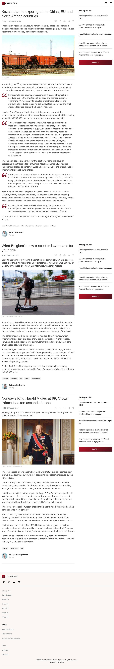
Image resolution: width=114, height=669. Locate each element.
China (53, 226)
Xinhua (20, 415)
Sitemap (5, 650)
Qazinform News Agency (42, 266)
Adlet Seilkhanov (16, 232)
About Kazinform (8, 629)
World (4, 613)
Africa (46, 226)
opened (52, 536)
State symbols (7, 634)
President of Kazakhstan (11, 226)
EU (22, 226)
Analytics (5, 608)
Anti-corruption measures (11, 638)
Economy (5, 604)
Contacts (5, 654)
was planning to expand (22, 369)
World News (36, 378)
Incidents (5, 617)
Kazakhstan (6, 595)
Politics (4, 599)
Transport (14, 378)
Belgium (5, 378)
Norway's (6, 412)
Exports (39, 226)
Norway (5, 548)
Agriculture (30, 226)
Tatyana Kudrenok (17, 385)
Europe (27, 378)
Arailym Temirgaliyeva (18, 554)
